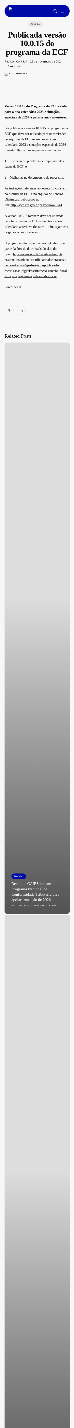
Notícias (35, 24)
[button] (63, 11)
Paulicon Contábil (16, 61)
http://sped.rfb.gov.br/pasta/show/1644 (36, 205)
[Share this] (9, 310)
